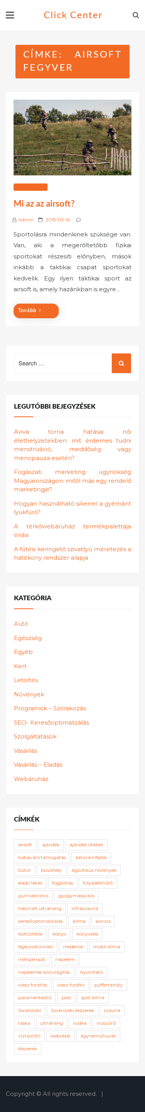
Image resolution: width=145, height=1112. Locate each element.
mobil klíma (106, 946)
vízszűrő (106, 1023)
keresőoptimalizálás (40, 921)
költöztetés (30, 934)
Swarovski (29, 1010)
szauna (112, 1010)
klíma (79, 921)
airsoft (25, 844)
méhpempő (31, 959)
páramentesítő (34, 997)
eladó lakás (30, 883)
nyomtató (91, 972)
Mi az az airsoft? (44, 204)
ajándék (51, 844)
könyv (60, 934)
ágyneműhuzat (98, 1036)
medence (73, 946)
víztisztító (29, 1036)
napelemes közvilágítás (44, 972)
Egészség (28, 638)
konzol (103, 921)
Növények (29, 694)
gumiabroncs (33, 895)
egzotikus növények (94, 870)
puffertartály (108, 985)
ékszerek (27, 1048)
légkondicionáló (35, 946)
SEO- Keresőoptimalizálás (51, 722)
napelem (65, 959)
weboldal (60, 1036)
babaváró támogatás (42, 857)
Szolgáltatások (35, 736)
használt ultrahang (39, 908)
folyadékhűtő (98, 883)
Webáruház (30, 187)
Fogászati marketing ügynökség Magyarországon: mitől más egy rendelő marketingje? (72, 480)
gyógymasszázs (76, 895)
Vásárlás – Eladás (38, 764)
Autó (21, 623)
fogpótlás (62, 883)
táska (24, 1023)
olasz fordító (70, 985)
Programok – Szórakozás (50, 708)
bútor (24, 870)
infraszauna (85, 908)
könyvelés (87, 934)
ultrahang (51, 1023)
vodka (80, 1023)
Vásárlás (25, 750)
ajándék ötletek (86, 844)
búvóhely (51, 870)
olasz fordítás (32, 985)
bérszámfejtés (91, 857)
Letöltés (26, 680)
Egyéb (23, 651)
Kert (20, 666)
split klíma (92, 997)
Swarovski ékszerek (72, 1010)
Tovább (27, 310)
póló (66, 997)
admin (26, 219)
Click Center (73, 15)
